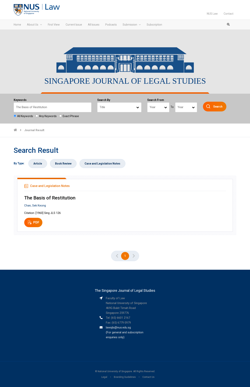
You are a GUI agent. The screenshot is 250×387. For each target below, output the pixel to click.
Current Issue (74, 24)
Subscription (154, 24)
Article (37, 163)
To (172, 107)
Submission (130, 24)
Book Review (63, 163)
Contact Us (148, 377)
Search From (155, 99)
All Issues (93, 24)
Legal (104, 377)
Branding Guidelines (125, 377)
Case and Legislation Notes (102, 163)
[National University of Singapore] (26, 9)
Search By (103, 99)
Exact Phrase (71, 116)
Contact (228, 13)
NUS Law (212, 13)
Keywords (20, 99)
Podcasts (111, 24)
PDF (36, 222)
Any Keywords (48, 116)
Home (17, 24)
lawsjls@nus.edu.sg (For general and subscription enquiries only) (124, 332)
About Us (32, 24)
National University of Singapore (115, 371)
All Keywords (25, 116)
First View (54, 24)
